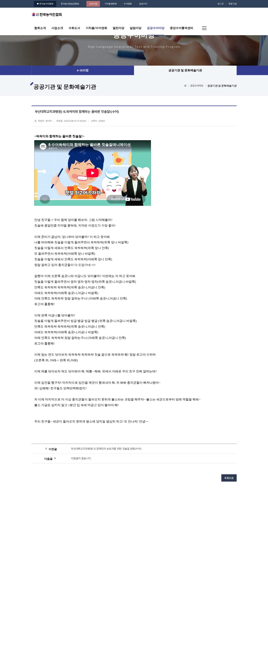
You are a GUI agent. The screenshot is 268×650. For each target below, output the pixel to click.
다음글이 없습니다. (81, 458)
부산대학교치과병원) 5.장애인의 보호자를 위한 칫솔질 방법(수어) (106, 448)
